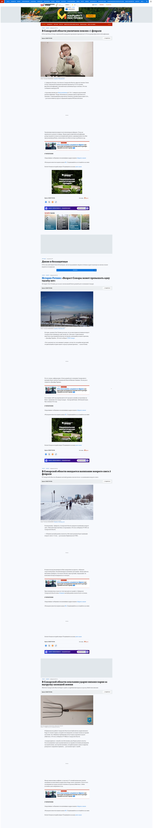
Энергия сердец (83, 24)
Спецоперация (25, 1)
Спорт (82, 1)
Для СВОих (56, 24)
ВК (66, 162)
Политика (33, 1)
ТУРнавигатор (50, 24)
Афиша (87, 1)
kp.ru (87, 198)
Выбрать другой (71, 9)
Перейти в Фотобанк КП (59, 78)
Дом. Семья (44, 258)
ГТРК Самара (71, 338)
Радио (95, 4)
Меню (2, 1)
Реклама (102, 4)
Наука (77, 1)
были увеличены (62, 92)
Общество (39, 1)
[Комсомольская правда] (48, 5)
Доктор (137, 1)
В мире (52, 1)
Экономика (47, 1)
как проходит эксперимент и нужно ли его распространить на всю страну (72, 146)
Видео (18, 1)
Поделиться (107, 38)
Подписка (108, 4)
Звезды (58, 1)
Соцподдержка (71, 1)
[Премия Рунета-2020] (59, 4)
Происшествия (102, 1)
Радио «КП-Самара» (91, 24)
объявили (61, 593)
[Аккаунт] (151, 1)
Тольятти (13, 1)
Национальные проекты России (115, 1)
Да (66, 9)
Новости (61, 24)
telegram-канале (81, 158)
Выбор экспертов (129, 1)
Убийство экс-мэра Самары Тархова (71, 24)
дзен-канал (78, 167)
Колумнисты (93, 1)
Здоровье (63, 1)
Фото (8, 1)
